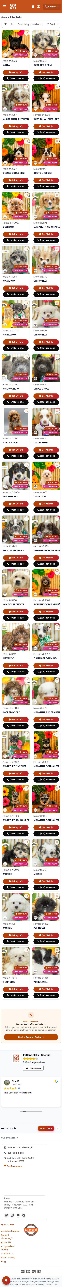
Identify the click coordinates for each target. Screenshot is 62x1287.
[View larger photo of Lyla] (26, 357)
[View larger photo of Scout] (57, 680)
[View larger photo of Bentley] (26, 842)
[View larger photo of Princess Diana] (57, 626)
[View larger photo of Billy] (57, 141)
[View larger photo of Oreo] (57, 842)
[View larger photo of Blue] (57, 33)
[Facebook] (23, 1215)
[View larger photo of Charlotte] (57, 572)
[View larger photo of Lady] (57, 518)
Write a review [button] (33, 1068)
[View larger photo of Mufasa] (26, 950)
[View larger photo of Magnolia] (57, 896)
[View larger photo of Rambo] (26, 87)
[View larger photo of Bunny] (57, 87)
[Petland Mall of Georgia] (13, 6)
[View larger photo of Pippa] (26, 680)
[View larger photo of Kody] (26, 249)
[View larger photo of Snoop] (26, 734)
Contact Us (7, 1253)
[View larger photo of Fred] (26, 141)
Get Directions (14, 1166)
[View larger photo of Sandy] (57, 734)
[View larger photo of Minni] (26, 303)
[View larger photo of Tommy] (57, 464)
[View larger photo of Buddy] (26, 572)
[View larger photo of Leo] (57, 788)
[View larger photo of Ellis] (26, 411)
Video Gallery (8, 1257)
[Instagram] (12, 1215)
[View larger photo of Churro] (57, 303)
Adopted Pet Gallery (8, 1248)
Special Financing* (6, 1237)
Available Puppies (10, 1231)
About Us (6, 1242)
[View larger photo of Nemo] (57, 249)
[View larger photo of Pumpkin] (26, 195)
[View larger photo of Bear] (57, 195)
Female (41, 115)
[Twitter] (6, 1215)
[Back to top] (58, 1128)
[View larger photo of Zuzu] (57, 950)
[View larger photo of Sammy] (57, 411)
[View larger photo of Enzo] (26, 896)
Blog (3, 1261)
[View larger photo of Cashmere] (26, 464)
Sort (52, 24)
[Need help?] (6, 1280)
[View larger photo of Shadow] (57, 357)
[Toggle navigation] (4, 7)
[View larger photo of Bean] (26, 626)
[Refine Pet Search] (5, 24)
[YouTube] (18, 1215)
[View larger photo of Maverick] (26, 33)
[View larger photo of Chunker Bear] (26, 518)
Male (10, 61)
